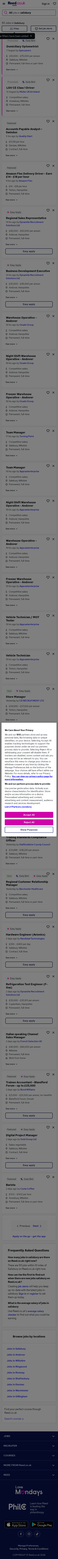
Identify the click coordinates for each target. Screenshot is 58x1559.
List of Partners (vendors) (18, 806)
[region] (29, 779)
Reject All (29, 822)
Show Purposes (29, 829)
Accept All (29, 814)
